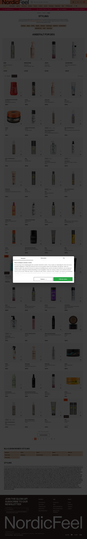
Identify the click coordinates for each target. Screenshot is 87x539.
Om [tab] (64, 258)
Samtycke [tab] (23, 258)
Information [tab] (43, 258)
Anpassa (42, 279)
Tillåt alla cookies (63, 279)
